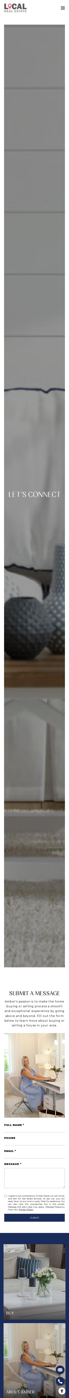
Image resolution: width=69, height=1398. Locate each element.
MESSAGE (11, 1164)
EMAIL (9, 1151)
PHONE (9, 1138)
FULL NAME (13, 1125)
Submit (34, 1217)
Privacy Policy (26, 1209)
